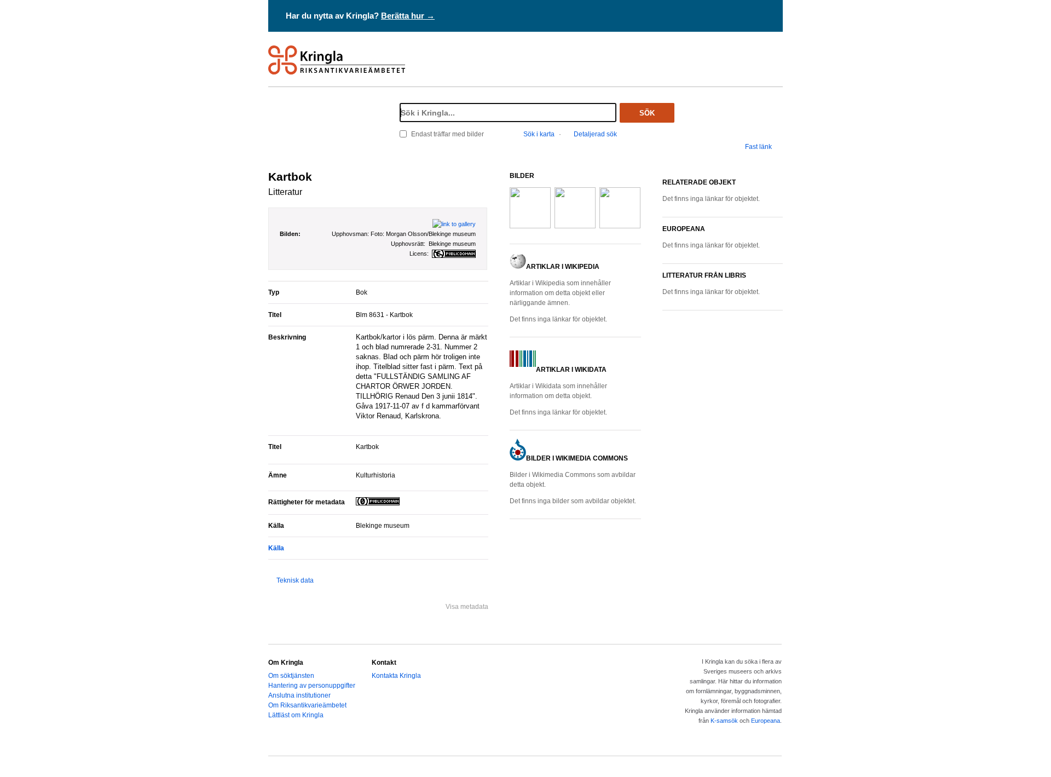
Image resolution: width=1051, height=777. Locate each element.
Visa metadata (467, 607)
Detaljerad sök (595, 134)
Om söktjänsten (291, 676)
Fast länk (758, 147)
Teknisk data (295, 580)
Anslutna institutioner (299, 695)
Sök (647, 113)
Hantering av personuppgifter (311, 685)
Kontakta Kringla (396, 676)
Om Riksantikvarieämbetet (307, 705)
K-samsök (724, 720)
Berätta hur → (408, 15)
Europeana (765, 720)
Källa (276, 548)
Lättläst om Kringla (296, 715)
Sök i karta (539, 134)
